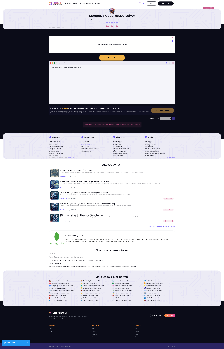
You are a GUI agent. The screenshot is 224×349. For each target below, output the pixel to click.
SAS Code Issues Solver (153, 295)
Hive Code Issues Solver (153, 286)
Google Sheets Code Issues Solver (93, 286)
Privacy (137, 334)
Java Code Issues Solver (58, 288)
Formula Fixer (85, 143)
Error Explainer (85, 146)
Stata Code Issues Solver (90, 300)
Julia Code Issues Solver (122, 288)
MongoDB (71, 157)
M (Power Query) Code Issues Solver (62, 290)
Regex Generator (54, 152)
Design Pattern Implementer (153, 150)
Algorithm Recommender (152, 148)
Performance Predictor (152, 152)
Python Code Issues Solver (123, 293)
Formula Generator (55, 141)
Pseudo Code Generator (56, 150)
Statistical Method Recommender (155, 153)
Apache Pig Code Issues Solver (92, 281)
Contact (137, 331)
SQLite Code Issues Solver (59, 300)
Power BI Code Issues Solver (91, 293)
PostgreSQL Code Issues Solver (60, 293)
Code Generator (54, 143)
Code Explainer (117, 141)
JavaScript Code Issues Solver (92, 288)
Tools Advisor (149, 143)
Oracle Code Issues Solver (154, 290)
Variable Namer (149, 155)
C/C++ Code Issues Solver (154, 281)
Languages (89, 3)
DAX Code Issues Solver (90, 283)
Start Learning (156, 315)
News (93, 337)
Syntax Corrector (86, 152)
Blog (93, 328)
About (137, 328)
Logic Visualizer (117, 146)
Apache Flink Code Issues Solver (61, 281)
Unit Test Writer (53, 155)
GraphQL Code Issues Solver (123, 286)
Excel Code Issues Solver (122, 283)
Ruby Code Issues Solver (122, 295)
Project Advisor (149, 146)
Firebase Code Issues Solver (154, 283)
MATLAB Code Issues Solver (91, 290)
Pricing (97, 3)
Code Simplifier (117, 143)
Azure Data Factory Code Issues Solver (126, 281)
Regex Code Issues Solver (91, 295)
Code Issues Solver (87, 145)
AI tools (53, 157)
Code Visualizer (117, 145)
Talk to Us (170, 315)
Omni (50, 331)
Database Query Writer (56, 146)
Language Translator (55, 148)
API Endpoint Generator (56, 153)
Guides (94, 331)
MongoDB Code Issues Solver (123, 290)
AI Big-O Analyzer (118, 155)
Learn (50, 328)
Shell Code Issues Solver (90, 298)
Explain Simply (85, 141)
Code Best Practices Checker (90, 148)
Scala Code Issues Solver (58, 298)
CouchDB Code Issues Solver (60, 283)
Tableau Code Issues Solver (123, 300)
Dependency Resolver (119, 150)
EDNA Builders (209, 8)
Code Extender (53, 145)
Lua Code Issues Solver (153, 288)
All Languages (171, 157)
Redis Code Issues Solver (58, 295)
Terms (137, 337)
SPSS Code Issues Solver (122, 298)
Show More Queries (161, 227)
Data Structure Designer (120, 153)
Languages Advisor (150, 145)
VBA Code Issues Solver (153, 300)
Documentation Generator (121, 148)
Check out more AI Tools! (56, 27)
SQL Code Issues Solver (153, 298)
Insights (94, 334)
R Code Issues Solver (152, 293)
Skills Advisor (148, 141)
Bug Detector (85, 150)
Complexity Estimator (119, 152)
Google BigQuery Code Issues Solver (62, 286)
